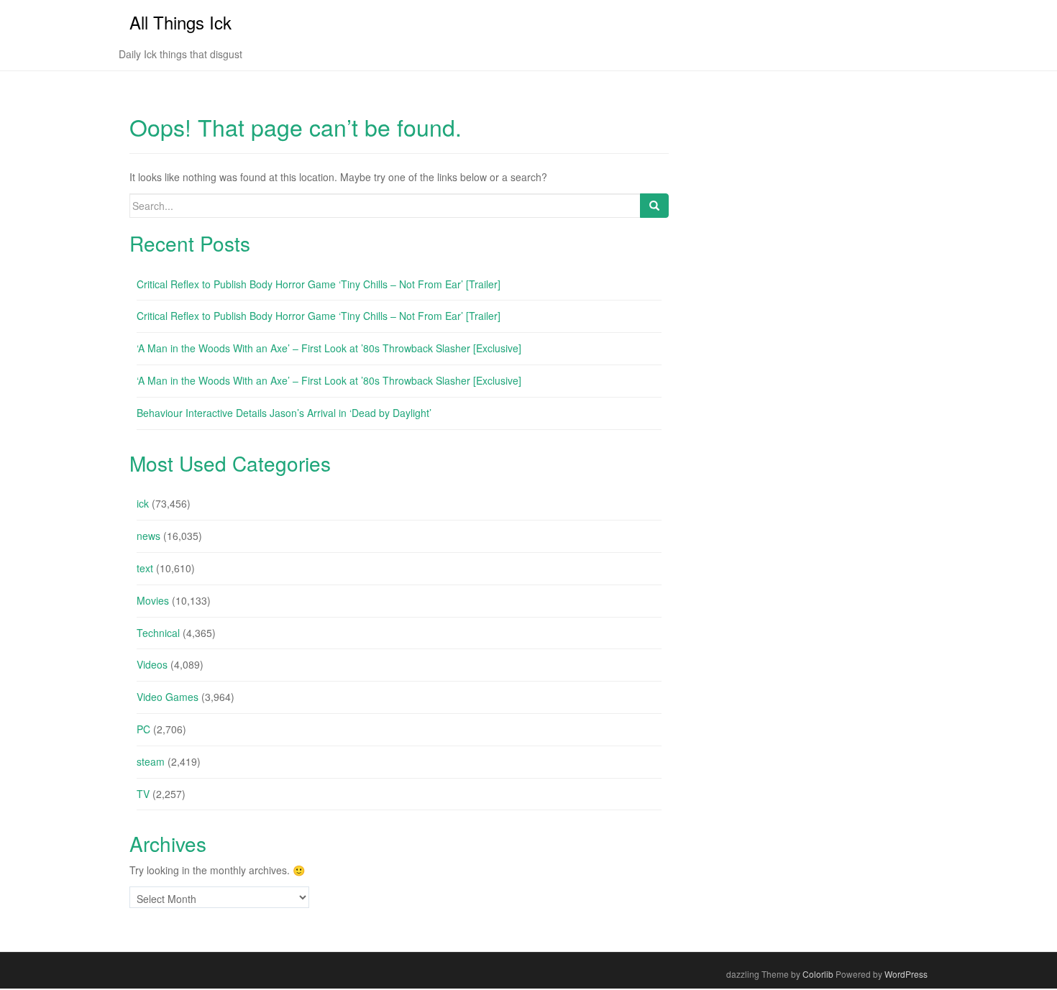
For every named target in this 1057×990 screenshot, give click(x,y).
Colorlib (817, 974)
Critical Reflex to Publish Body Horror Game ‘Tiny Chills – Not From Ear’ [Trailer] (318, 284)
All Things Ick (180, 22)
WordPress (906, 974)
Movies (153, 600)
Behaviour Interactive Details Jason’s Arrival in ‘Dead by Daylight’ (284, 412)
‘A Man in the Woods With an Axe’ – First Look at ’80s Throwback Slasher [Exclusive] (329, 348)
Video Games (167, 696)
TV (143, 794)
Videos (152, 664)
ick (143, 503)
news (148, 535)
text (145, 568)
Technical (158, 632)
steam (151, 761)
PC (143, 729)
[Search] (654, 205)
